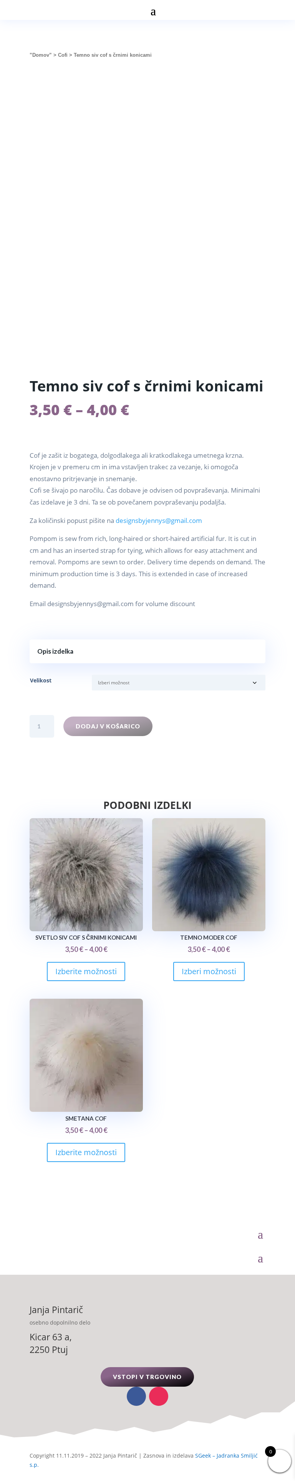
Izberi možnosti (209, 971)
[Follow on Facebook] (136, 1396)
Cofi (63, 55)
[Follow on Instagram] (158, 1396)
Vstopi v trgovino (147, 1376)
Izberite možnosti (86, 971)
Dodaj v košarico (108, 726)
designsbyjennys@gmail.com (159, 520)
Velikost (40, 680)
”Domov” (41, 55)
